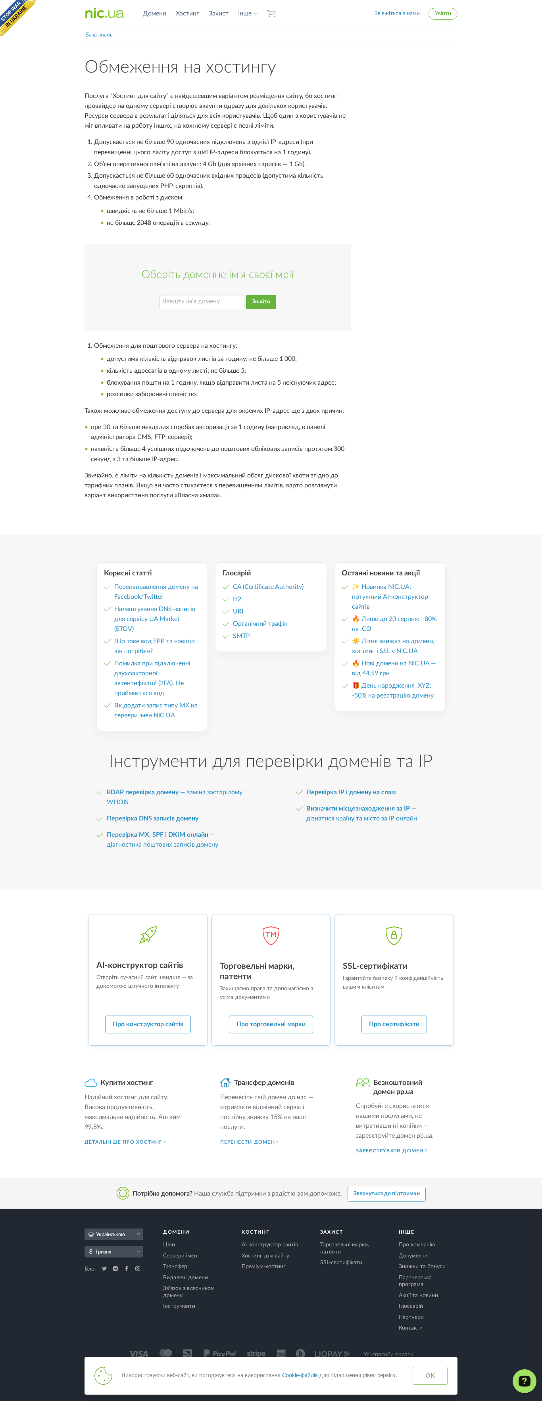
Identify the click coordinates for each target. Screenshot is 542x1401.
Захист (219, 13)
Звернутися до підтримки (387, 1193)
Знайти (261, 302)
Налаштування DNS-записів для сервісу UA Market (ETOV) (154, 619)
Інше (245, 13)
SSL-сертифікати (341, 1262)
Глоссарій (411, 1306)
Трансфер (175, 1266)
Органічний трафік (260, 624)
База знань (99, 35)
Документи (413, 1256)
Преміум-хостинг (264, 1266)
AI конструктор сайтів (270, 1245)
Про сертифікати (394, 1024)
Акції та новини (418, 1295)
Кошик (271, 13)
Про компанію (417, 1245)
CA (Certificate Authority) (268, 587)
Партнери (411, 1317)
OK (430, 1375)
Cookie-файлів (300, 1375)
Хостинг (187, 13)
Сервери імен (180, 1256)
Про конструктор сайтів (148, 1024)
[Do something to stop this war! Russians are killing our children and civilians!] (18, 18)
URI (238, 611)
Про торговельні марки (271, 1024)
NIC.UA (105, 13)
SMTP (241, 636)
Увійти (443, 13)
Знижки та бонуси (422, 1266)
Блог (91, 1269)
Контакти (411, 1328)
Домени (154, 13)
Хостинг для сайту (265, 1256)
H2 (237, 599)
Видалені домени (185, 1277)
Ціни (169, 1245)
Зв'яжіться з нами (397, 13)
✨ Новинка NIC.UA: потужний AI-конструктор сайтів (390, 597)
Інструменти (179, 1306)
